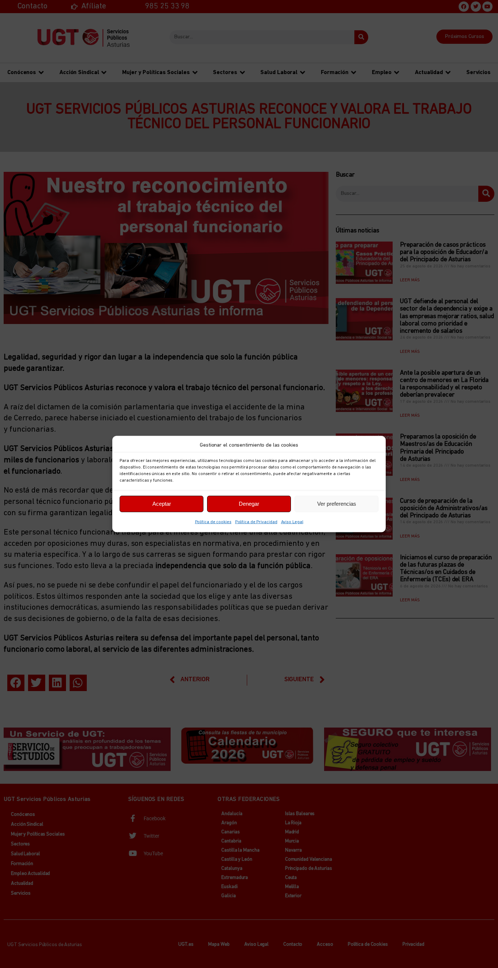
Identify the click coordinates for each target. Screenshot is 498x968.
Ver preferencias (336, 504)
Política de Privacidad (256, 522)
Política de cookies (213, 522)
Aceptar (161, 504)
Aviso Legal (292, 522)
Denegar (249, 504)
